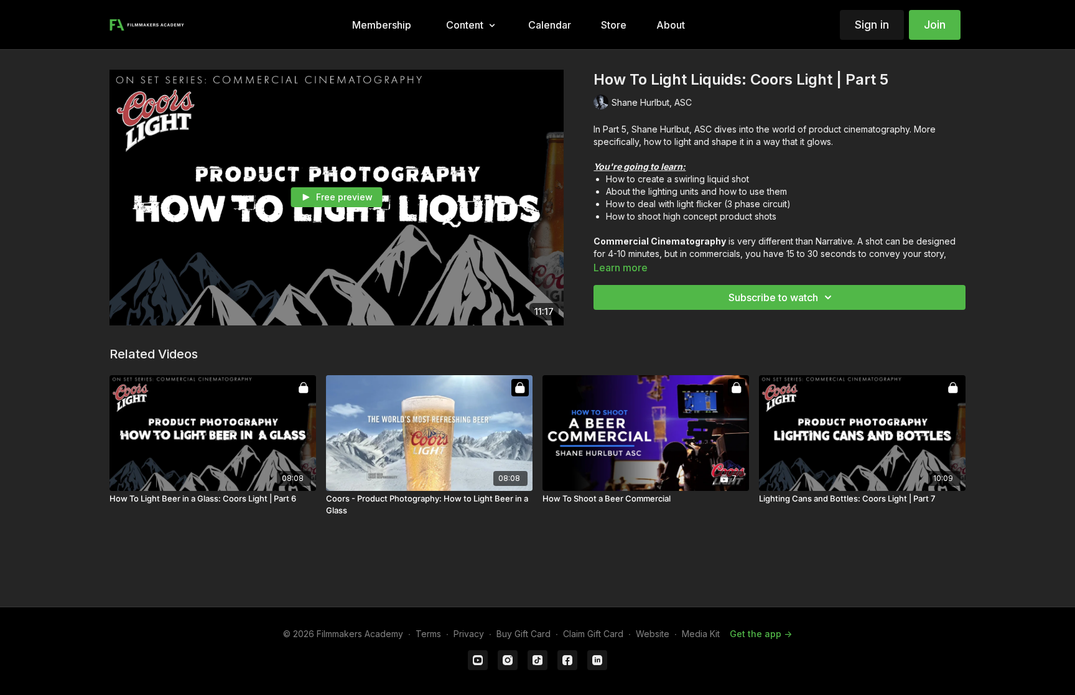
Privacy (469, 633)
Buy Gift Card (523, 633)
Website (652, 633)
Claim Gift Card (593, 633)
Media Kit (701, 633)
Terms (428, 633)
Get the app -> (761, 633)
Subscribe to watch (773, 297)
